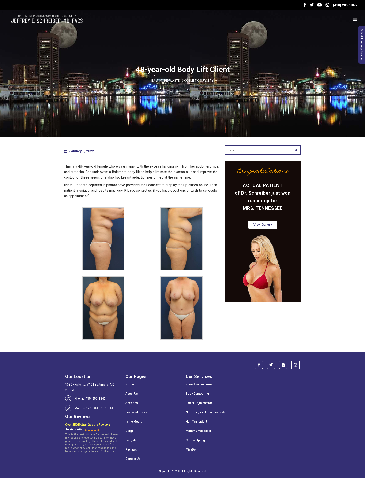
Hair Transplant (196, 421)
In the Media (133, 421)
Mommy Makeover (198, 431)
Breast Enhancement (200, 384)
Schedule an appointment (361, 44)
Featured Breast (136, 412)
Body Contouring (197, 393)
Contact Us (132, 458)
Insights (131, 440)
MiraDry (191, 449)
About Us (131, 393)
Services (131, 403)
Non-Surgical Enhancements (206, 412)
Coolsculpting (195, 440)
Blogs (129, 431)
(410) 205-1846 (345, 5)
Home (129, 384)
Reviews (131, 449)
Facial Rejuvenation (199, 403)
